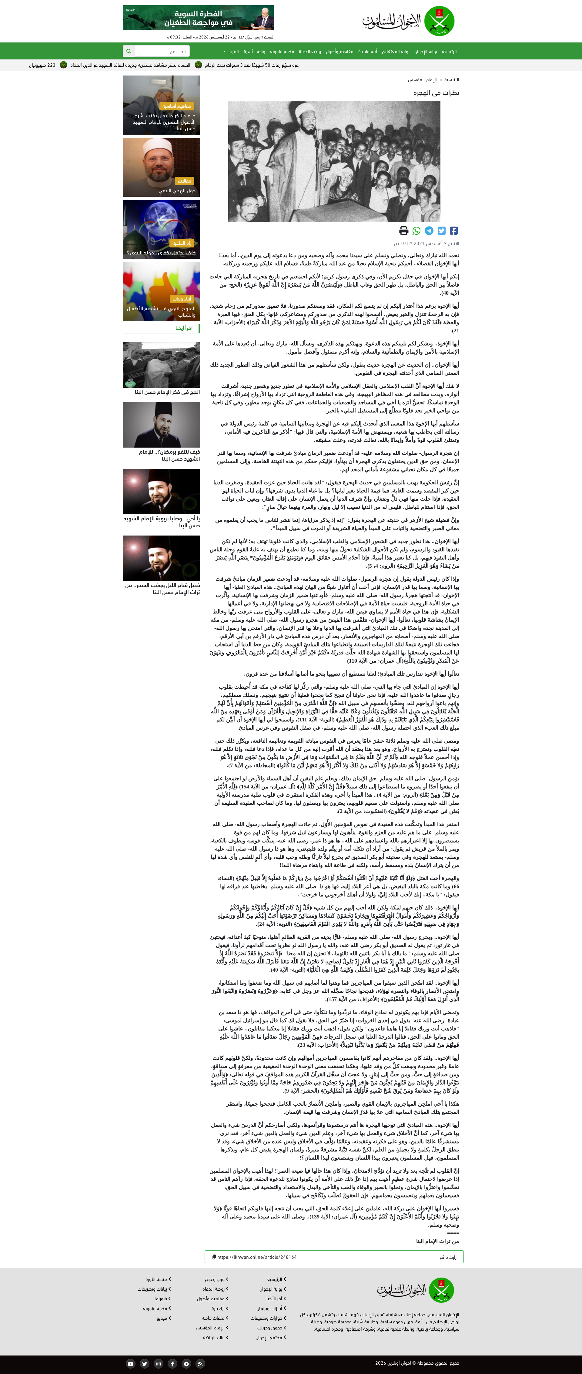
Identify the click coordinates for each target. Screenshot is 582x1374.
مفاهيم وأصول (339, 50)
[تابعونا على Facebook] (172, 1364)
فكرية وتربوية (282, 50)
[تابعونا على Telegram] (186, 1364)
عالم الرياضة (214, 1336)
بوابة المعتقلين (396, 50)
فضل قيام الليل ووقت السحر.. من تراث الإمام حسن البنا (162, 588)
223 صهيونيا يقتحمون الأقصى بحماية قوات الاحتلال (74, 64)
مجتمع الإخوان (269, 1336)
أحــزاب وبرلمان (269, 1307)
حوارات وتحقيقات (267, 1317)
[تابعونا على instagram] (158, 1364)
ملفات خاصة (214, 1317)
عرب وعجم (215, 1278)
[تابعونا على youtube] (130, 1364)
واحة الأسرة (254, 50)
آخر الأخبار (274, 1298)
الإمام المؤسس (422, 79)
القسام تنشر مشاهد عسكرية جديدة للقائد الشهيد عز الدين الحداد (197, 64)
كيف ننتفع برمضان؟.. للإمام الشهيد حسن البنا (169, 454)
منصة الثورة (157, 1278)
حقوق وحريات (270, 1327)
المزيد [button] (233, 50)
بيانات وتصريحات (153, 1288)
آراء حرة (219, 1307)
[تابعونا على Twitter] (144, 1364)
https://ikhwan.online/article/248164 (257, 1256)
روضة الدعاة (310, 50)
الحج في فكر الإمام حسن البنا (167, 391)
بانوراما (161, 1298)
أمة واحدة (367, 50)
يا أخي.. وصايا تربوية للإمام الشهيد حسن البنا (161, 521)
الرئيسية (449, 50)
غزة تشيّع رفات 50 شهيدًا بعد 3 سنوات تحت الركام (319, 64)
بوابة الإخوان (425, 50)
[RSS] (200, 1364)
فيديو (162, 1317)
